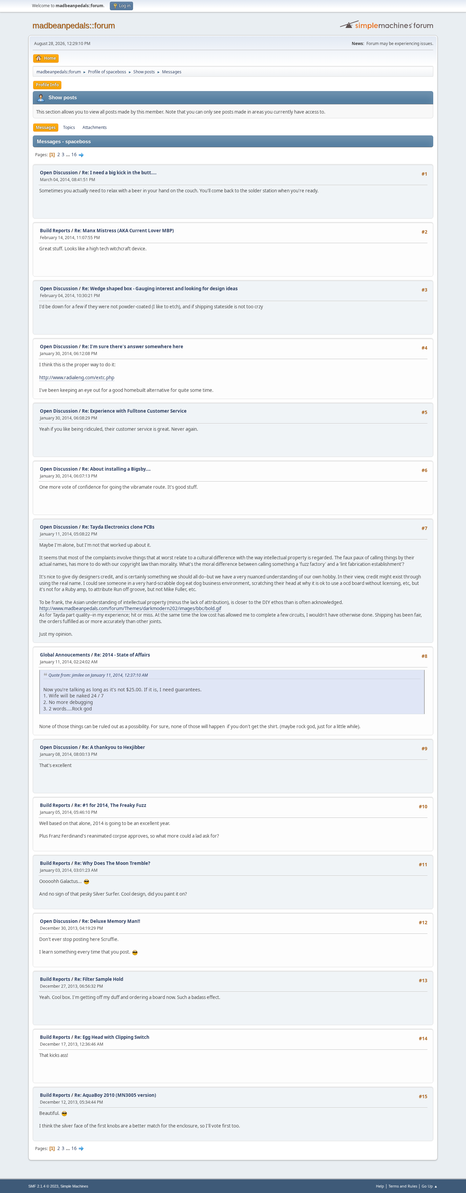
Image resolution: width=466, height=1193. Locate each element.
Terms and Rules (403, 1186)
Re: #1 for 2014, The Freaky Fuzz (110, 805)
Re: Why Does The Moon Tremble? (112, 863)
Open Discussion (59, 173)
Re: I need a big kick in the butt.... (119, 173)
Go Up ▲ (430, 1186)
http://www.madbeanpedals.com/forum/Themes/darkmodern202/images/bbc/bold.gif (130, 608)
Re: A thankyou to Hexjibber (113, 747)
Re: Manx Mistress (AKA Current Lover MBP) (124, 230)
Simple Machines (74, 1186)
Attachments (95, 127)
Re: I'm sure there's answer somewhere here (132, 346)
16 (74, 154)
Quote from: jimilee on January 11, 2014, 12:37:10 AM (98, 675)
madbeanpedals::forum (73, 25)
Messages (46, 127)
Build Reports (55, 230)
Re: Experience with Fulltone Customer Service (134, 411)
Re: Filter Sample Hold (98, 979)
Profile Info (47, 85)
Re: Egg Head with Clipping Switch (111, 1037)
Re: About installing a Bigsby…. (116, 469)
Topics (69, 127)
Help (380, 1186)
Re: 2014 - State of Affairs (122, 655)
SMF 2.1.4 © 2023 (43, 1186)
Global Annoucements (65, 655)
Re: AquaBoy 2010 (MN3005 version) (115, 1095)
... (68, 154)
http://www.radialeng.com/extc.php (76, 377)
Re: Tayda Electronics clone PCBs (118, 527)
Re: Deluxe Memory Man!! (111, 921)
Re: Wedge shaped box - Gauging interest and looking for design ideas (160, 288)
